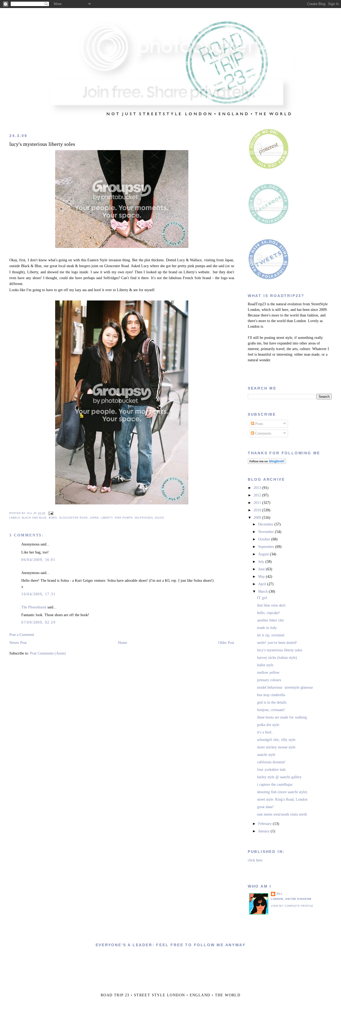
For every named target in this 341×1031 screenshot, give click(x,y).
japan (94, 517)
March (263, 591)
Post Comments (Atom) (48, 653)
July (261, 562)
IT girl (262, 598)
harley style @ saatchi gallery (279, 777)
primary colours (269, 680)
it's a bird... (265, 732)
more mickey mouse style (276, 747)
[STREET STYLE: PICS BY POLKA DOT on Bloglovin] (267, 463)
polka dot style (268, 725)
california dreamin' (271, 762)
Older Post (226, 643)
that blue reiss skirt (271, 605)
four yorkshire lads (271, 770)
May (262, 577)
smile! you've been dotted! (277, 643)
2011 (258, 503)
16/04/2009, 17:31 (38, 594)
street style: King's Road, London (282, 799)
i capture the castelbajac (275, 785)
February (265, 824)
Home (122, 643)
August (264, 554)
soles (159, 517)
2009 (258, 518)
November (266, 532)
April (262, 584)
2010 (258, 510)
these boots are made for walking (282, 717)
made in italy (267, 628)
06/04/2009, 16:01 (38, 560)
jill (279, 893)
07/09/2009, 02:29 (38, 622)
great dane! (265, 807)
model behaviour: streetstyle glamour (285, 687)
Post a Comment (21, 635)
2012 (258, 495)
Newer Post (18, 643)
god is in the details (271, 702)
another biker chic (270, 620)
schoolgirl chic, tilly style (276, 740)
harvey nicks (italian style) (277, 658)
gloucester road (73, 517)
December (266, 524)
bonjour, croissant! (271, 710)
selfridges (144, 517)
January (264, 831)
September (266, 547)
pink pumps (124, 517)
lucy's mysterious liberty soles (42, 144)
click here (255, 860)
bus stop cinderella (271, 695)
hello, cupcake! (268, 613)
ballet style (265, 665)
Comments (262, 433)
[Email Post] (50, 513)
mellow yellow (268, 673)
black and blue (34, 517)
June (262, 569)
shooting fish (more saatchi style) (282, 792)
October (264, 539)
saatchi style (266, 755)
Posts (258, 424)
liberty (107, 517)
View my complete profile (292, 906)
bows (53, 517)
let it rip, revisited (270, 635)
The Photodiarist (33, 607)
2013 (258, 488)
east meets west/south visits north (282, 814)
